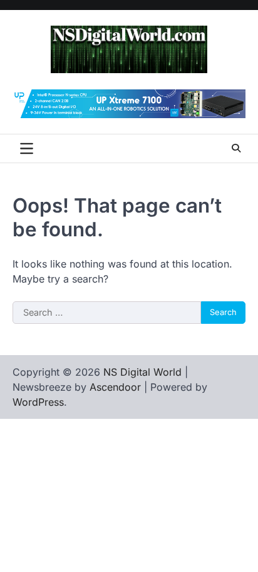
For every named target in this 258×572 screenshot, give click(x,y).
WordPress (38, 402)
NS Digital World (142, 372)
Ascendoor (115, 387)
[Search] (236, 148)
